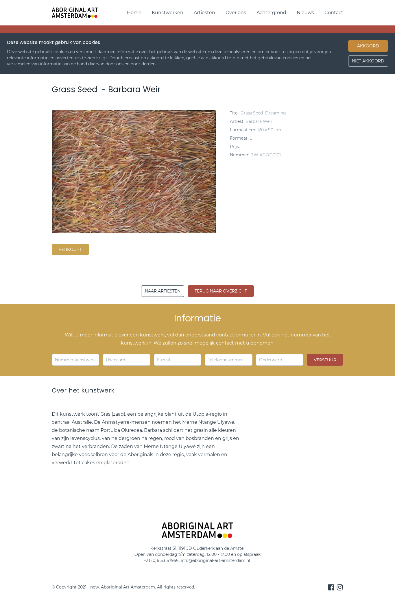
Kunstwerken (167, 12)
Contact (333, 12)
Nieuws (305, 12)
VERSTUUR (325, 359)
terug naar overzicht (221, 291)
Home (134, 12)
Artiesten (204, 12)
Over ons (236, 12)
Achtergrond (271, 12)
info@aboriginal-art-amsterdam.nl (216, 560)
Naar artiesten (162, 291)
